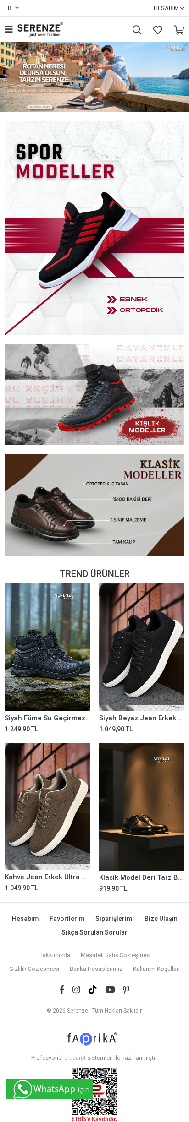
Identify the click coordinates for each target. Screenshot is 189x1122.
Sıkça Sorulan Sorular (94, 932)
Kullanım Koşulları (156, 968)
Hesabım (25, 918)
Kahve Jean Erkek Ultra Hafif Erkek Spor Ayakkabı (86, 877)
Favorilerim (155, 29)
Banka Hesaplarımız (96, 968)
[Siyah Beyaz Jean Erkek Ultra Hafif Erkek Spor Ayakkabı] (141, 647)
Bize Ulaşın (161, 918)
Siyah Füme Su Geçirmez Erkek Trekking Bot (76, 718)
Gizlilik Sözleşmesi (34, 968)
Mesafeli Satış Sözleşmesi (116, 955)
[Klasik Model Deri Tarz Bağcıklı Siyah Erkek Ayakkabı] (141, 807)
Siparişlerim (114, 918)
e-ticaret (75, 1057)
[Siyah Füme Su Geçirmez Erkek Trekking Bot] (47, 647)
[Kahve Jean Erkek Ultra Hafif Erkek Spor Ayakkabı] (47, 807)
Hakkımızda (54, 955)
